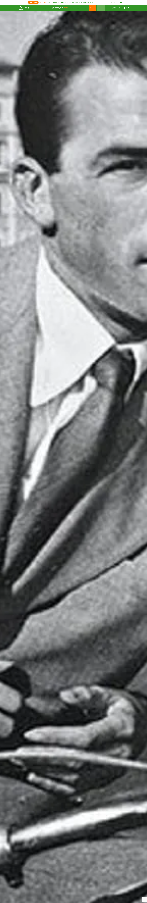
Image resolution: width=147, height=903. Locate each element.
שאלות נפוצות (86, 2)
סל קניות (42, 2)
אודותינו (62, 2)
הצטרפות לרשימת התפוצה (71, 2)
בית (121, 19)
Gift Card (50, 2)
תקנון (91, 2)
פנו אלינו (80, 2)
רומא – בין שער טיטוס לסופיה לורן (104, 19)
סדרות (116, 19)
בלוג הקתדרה (56, 2)
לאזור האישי (33, 2)
